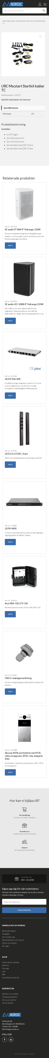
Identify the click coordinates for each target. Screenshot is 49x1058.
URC (32, 114)
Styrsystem (11, 21)
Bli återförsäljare (9, 931)
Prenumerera (24, 910)
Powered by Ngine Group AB (25, 1054)
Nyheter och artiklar (10, 994)
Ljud (3, 971)
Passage (5, 968)
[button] (40, 36)
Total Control (20, 21)
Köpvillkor (6, 934)
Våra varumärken (9, 1000)
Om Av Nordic (7, 1003)
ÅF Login (5, 946)
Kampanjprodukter (9, 997)
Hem (4, 21)
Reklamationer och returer (13, 940)
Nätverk (5, 965)
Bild (3, 974)
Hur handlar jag (8, 937)
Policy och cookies (9, 943)
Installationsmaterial (10, 977)
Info (10, 245)
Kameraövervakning (10, 962)
